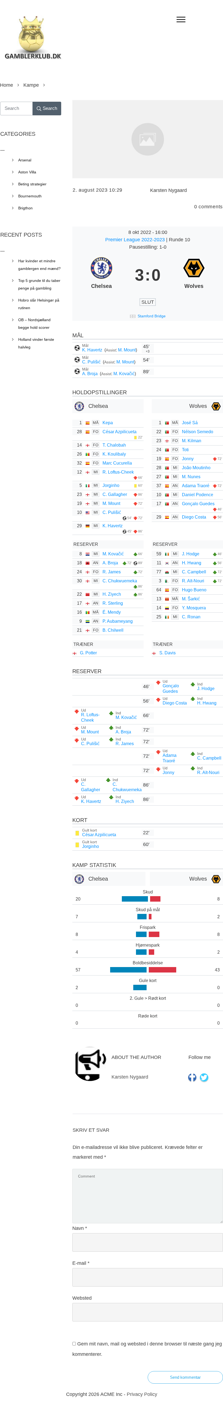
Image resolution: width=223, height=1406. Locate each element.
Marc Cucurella (117, 463)
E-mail (80, 1263)
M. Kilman (191, 440)
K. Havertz (92, 350)
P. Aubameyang (118, 621)
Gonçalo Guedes (198, 503)
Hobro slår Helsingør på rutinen (38, 304)
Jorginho (111, 485)
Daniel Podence (197, 494)
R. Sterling (113, 603)
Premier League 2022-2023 (135, 239)
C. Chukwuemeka (120, 581)
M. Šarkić (191, 599)
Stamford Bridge (152, 316)
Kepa (108, 422)
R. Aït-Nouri (193, 581)
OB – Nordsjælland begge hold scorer (34, 324)
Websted (82, 1298)
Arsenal (24, 160)
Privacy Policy (142, 1394)
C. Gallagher (115, 494)
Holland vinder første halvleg (36, 343)
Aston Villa (27, 172)
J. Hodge (190, 554)
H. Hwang (191, 563)
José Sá (190, 422)
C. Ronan (191, 617)
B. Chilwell (113, 630)
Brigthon (25, 208)
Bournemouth (30, 196)
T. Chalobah (114, 445)
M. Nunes (191, 476)
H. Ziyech (112, 594)
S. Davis (167, 653)
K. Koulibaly (114, 454)
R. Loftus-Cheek (118, 472)
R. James (112, 572)
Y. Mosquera (194, 608)
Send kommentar (185, 1377)
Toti (185, 449)
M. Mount (127, 350)
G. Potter (88, 653)
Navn (79, 1228)
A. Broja (90, 373)
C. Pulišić (92, 362)
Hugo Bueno (194, 590)
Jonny (188, 458)
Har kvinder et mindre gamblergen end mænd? (39, 265)
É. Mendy (112, 612)
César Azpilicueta (120, 431)
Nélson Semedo (197, 431)
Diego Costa (194, 517)
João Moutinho (196, 467)
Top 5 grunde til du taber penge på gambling (39, 284)
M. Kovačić (124, 373)
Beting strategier (32, 184)
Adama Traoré (195, 485)
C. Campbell (194, 572)
